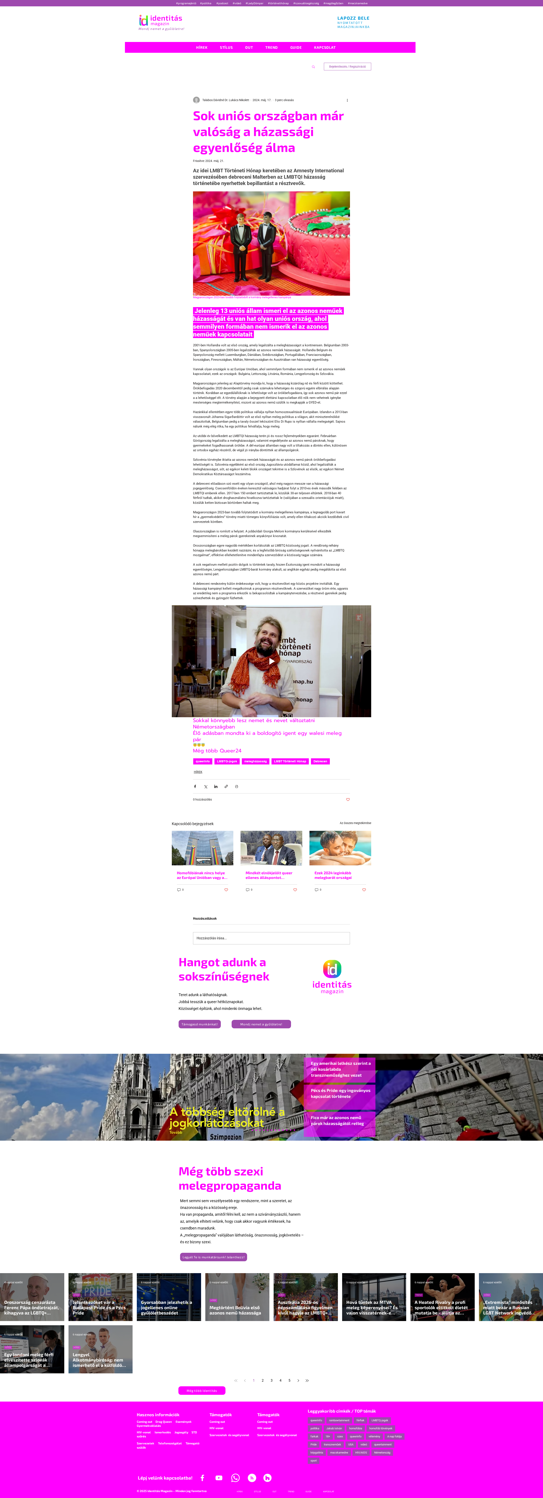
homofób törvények (380, 1428)
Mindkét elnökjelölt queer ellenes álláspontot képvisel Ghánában (269, 875)
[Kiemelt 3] (275, 1130)
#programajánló (186, 3)
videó (364, 1444)
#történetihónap (279, 3)
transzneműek (332, 1444)
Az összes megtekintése (355, 823)
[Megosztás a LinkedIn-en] (216, 786)
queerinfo (203, 761)
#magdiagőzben (333, 3)
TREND (419, 1295)
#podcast (222, 3)
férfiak (360, 1420)
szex (340, 1436)
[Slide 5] (290, 1130)
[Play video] (271, 661)
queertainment (383, 1444)
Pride (314, 1444)
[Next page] (298, 1380)
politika (315, 1428)
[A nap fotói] (271, 1130)
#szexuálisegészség (306, 3)
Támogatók (221, 1414)
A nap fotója (394, 1436)
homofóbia (355, 1428)
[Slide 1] (248, 1130)
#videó (237, 3)
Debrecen (320, 761)
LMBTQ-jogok (227, 761)
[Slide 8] (267, 1130)
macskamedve (339, 1452)
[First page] (236, 1380)
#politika (206, 3)
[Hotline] (256, 1130)
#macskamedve (358, 3)
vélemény (374, 1436)
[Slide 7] (252, 1130)
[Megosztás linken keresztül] (226, 786)
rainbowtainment (339, 1420)
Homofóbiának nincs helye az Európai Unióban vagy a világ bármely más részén (201, 875)
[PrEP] (264, 1130)
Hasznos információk (158, 1414)
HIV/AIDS (361, 1452)
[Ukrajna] (260, 1130)
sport (314, 1460)
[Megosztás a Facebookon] (195, 786)
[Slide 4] (286, 1130)
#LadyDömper (255, 3)
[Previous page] (245, 1380)
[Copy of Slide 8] (294, 1130)
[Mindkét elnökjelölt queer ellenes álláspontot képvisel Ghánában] (271, 848)
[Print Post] (237, 786)
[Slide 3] (279, 1130)
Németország (382, 1452)
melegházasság (255, 761)
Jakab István (334, 1428)
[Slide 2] (283, 1130)
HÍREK (198, 772)
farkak (314, 1436)
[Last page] (307, 1380)
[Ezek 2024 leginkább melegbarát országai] (340, 848)
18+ (328, 1436)
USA (350, 1444)
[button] (313, 66)
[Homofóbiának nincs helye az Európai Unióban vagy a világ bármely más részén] (203, 848)
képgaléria (317, 1452)
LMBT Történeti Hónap (290, 761)
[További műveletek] (347, 100)
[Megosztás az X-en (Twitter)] (205, 786)
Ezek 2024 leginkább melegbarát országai (333, 875)
